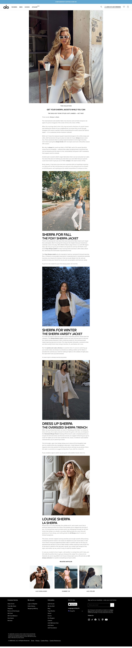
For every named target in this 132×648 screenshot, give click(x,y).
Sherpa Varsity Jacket (57, 338)
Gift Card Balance (12, 616)
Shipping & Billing (33, 608)
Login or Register (32, 604)
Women (14, 7)
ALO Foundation (52, 628)
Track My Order (12, 606)
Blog (49, 608)
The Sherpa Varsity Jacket (62, 334)
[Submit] (112, 605)
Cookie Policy (44, 640)
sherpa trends (60, 142)
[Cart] (128, 7)
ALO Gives (51, 625)
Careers (50, 620)
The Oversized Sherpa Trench (64, 427)
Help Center (11, 604)
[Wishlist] (124, 7)
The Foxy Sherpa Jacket (60, 238)
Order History (31, 606)
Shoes (27, 7)
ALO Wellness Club (53, 623)
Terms (32, 640)
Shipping (10, 608)
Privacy (37, 640)
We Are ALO (51, 606)
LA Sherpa (49, 523)
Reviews (10, 620)
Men (21, 7)
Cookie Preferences (55, 640)
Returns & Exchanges (13, 611)
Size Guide (11, 618)
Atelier (34, 7)
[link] (113, 7)
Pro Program (51, 618)
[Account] (105, 7)
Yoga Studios (51, 611)
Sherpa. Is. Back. (54, 117)
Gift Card (10, 613)
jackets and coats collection (55, 348)
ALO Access (51, 604)
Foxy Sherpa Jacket (51, 248)
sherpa (78, 138)
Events (49, 616)
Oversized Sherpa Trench (51, 434)
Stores (49, 613)
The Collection (66, 106)
